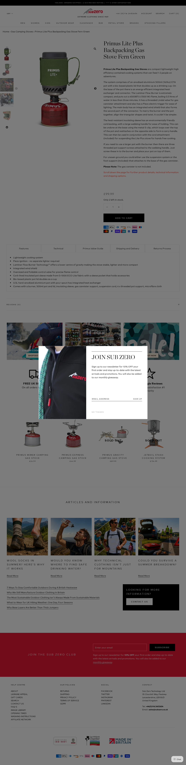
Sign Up (137, 399)
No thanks (98, 412)
